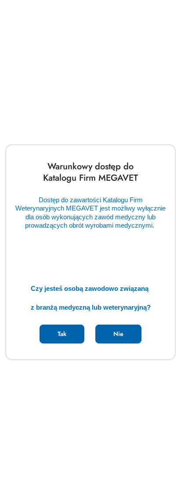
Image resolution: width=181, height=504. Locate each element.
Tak (62, 333)
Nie (118, 333)
